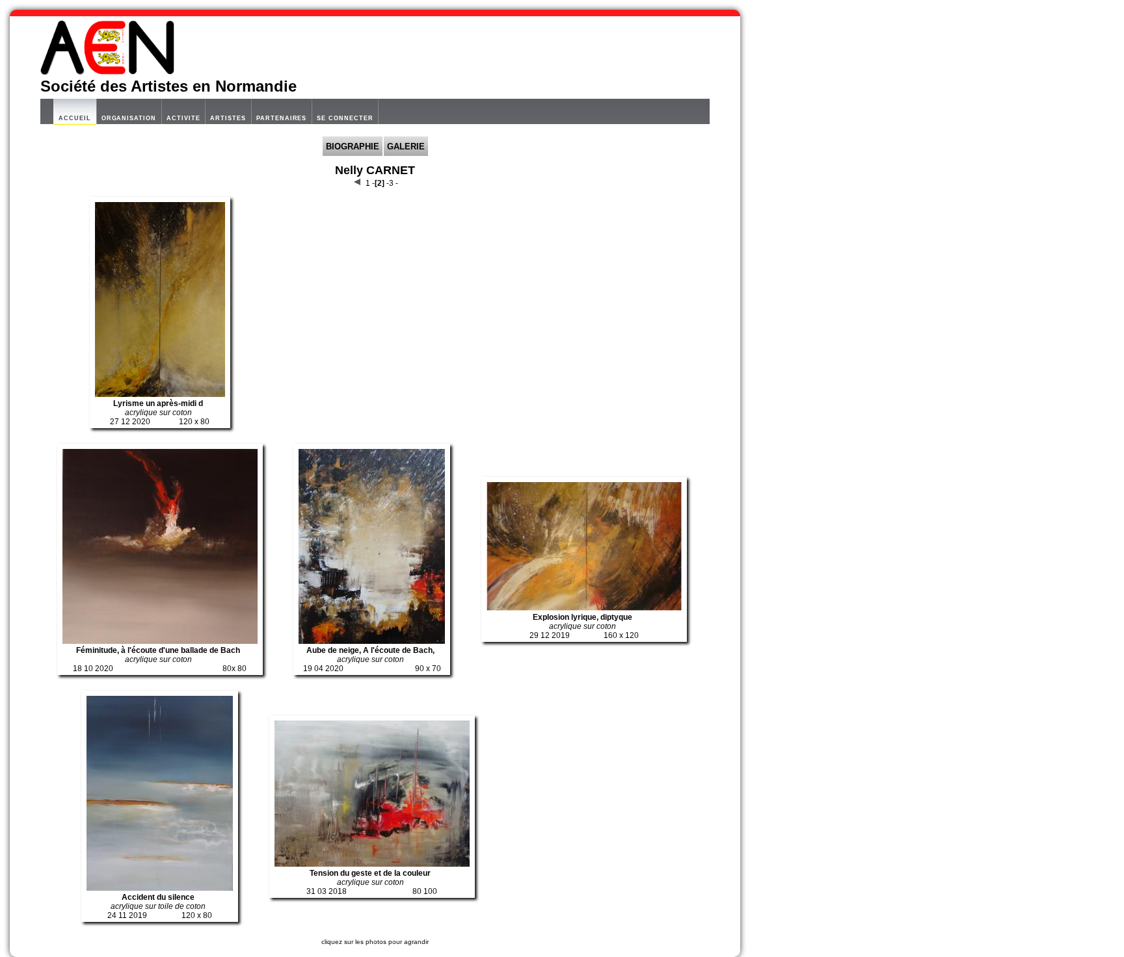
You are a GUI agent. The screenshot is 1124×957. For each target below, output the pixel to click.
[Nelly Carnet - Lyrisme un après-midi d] (160, 394)
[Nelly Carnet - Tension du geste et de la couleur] (372, 864)
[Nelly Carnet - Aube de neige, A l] (372, 641)
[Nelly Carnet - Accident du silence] (160, 888)
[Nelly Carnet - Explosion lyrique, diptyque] (584, 608)
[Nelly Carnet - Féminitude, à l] (160, 641)
